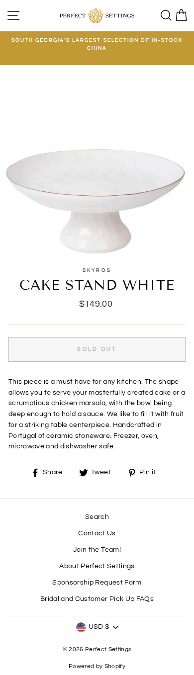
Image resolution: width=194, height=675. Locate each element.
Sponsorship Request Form (96, 582)
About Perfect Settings (96, 566)
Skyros (97, 270)
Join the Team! (97, 549)
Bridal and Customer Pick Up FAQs (97, 598)
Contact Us (96, 533)
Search (97, 516)
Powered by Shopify (97, 666)
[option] (97, 44)
